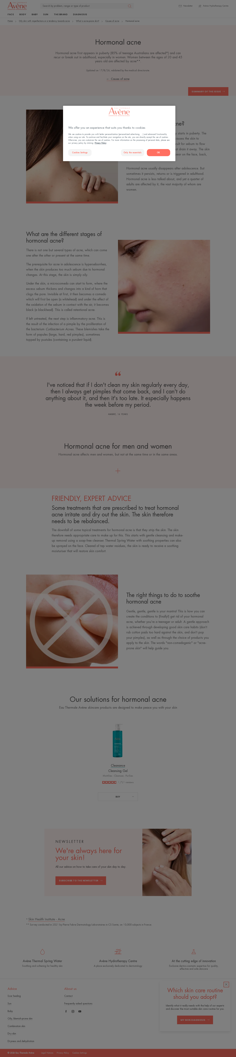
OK (158, 153)
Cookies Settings (80, 153)
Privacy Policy (100, 143)
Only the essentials (132, 153)
